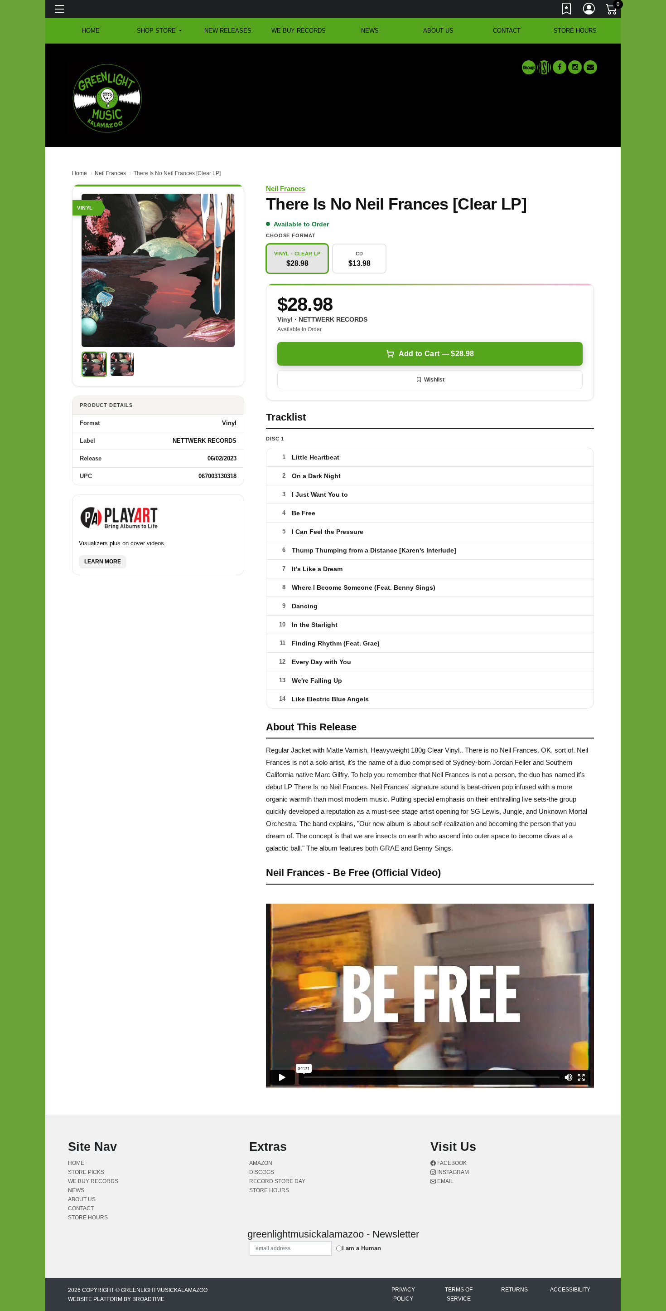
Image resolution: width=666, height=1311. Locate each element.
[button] (159, 31)
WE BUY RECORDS (298, 30)
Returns (514, 1290)
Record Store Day (277, 1181)
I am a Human (361, 1248)
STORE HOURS (575, 30)
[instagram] (575, 67)
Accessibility (570, 1290)
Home (79, 173)
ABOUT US (438, 30)
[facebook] (559, 67)
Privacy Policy (403, 1294)
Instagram (452, 1172)
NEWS (370, 30)
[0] (612, 10)
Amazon (260, 1163)
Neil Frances (110, 173)
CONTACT (507, 30)
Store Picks (86, 1172)
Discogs (261, 1172)
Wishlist (434, 380)
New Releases (227, 30)
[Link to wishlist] (566, 10)
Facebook (451, 1163)
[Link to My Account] (589, 10)
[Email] (590, 67)
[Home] (107, 97)
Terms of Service (459, 1294)
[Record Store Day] (544, 67)
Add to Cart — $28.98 (436, 353)
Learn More (102, 561)
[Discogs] (528, 67)
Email (445, 1181)
